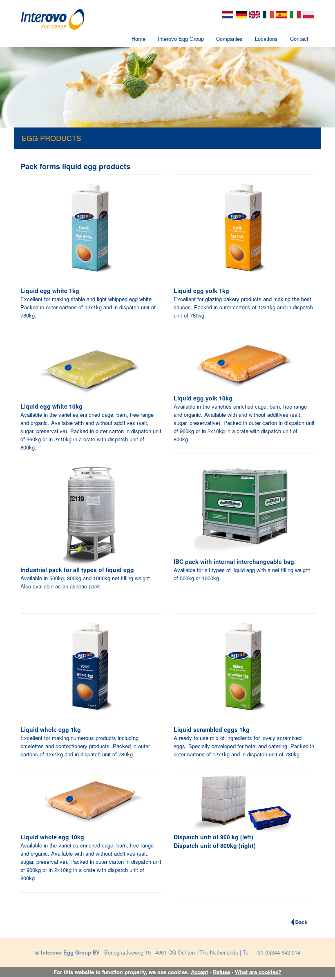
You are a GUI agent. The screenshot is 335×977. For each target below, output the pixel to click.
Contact (299, 38)
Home (138, 38)
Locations (266, 38)
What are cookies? (258, 972)
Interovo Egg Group (181, 38)
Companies (229, 38)
